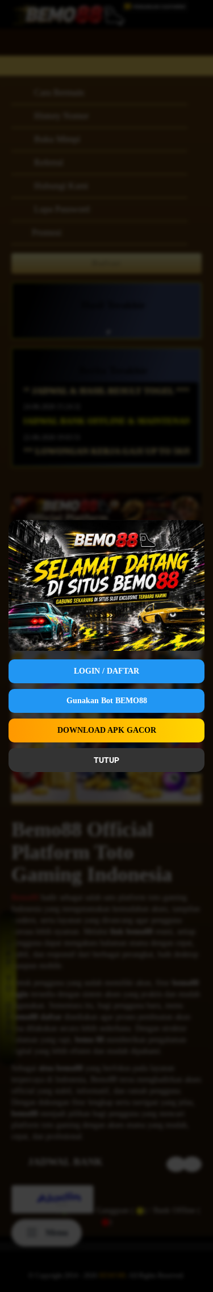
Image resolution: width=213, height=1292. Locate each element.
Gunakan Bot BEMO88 (106, 700)
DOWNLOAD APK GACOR (106, 730)
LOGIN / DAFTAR (106, 671)
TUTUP (106, 760)
